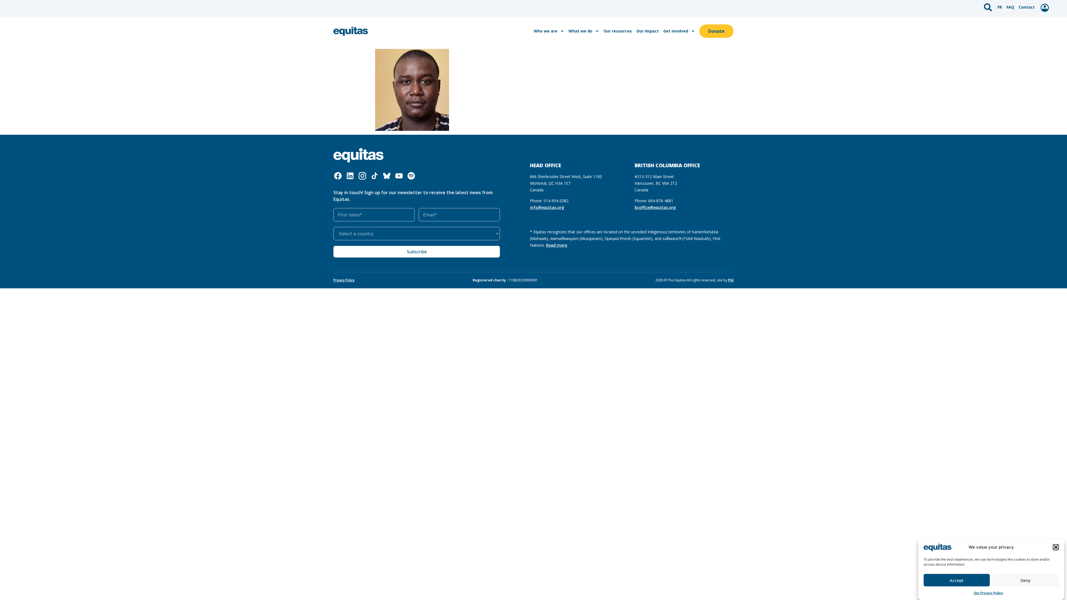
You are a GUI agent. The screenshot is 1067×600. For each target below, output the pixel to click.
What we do (580, 31)
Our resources (618, 31)
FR (1000, 7)
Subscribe (417, 252)
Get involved (675, 31)
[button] (1056, 547)
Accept (957, 580)
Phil (731, 280)
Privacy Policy (344, 280)
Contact (1027, 7)
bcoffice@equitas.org (655, 207)
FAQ (1010, 7)
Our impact (647, 31)
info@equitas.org (547, 207)
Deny (1026, 580)
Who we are (545, 31)
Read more (556, 245)
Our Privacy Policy (988, 593)
